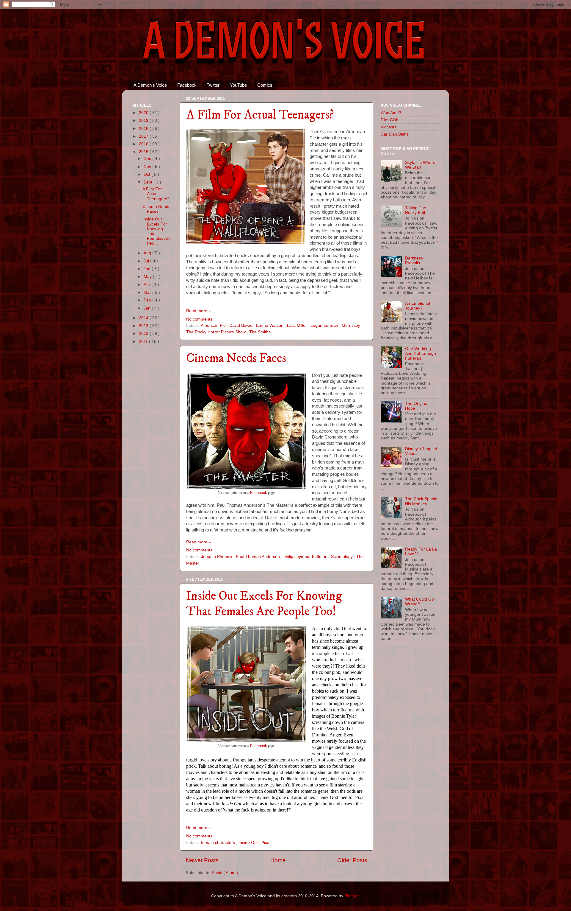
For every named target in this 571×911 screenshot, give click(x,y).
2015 (144, 152)
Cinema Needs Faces (236, 358)
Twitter (213, 85)
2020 (144, 113)
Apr (147, 284)
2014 (144, 318)
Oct (147, 174)
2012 (144, 333)
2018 (144, 128)
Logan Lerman (324, 325)
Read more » (198, 311)
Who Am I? (391, 113)
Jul (147, 261)
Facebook (187, 85)
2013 (144, 326)
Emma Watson (270, 325)
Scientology (342, 556)
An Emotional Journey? (417, 305)
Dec (148, 158)
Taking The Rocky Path (415, 210)
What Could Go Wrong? (419, 601)
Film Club (390, 120)
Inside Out (249, 842)
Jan (148, 308)
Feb (148, 300)
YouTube (238, 85)
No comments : (200, 319)
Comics (264, 85)
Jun (148, 269)
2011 (144, 341)
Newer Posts (202, 860)
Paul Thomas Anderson (258, 556)
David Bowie (241, 325)
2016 (144, 144)
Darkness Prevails (414, 260)
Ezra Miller (297, 325)
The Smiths (260, 332)
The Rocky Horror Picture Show (216, 332)
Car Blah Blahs (395, 134)
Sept (148, 182)
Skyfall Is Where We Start (420, 165)
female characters (218, 842)
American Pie (214, 325)
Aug (148, 253)
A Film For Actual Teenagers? (260, 115)
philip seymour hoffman (306, 556)
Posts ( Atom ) (225, 872)
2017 (144, 136)
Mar (148, 292)
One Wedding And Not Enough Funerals (420, 353)
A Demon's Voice (150, 85)
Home (278, 860)
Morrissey (351, 325)
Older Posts (352, 860)
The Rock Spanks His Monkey (421, 501)
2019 (144, 120)
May (148, 276)
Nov (148, 166)
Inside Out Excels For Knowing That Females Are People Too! (264, 603)
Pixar (266, 842)
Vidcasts (388, 127)
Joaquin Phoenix (217, 556)
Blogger (351, 896)
